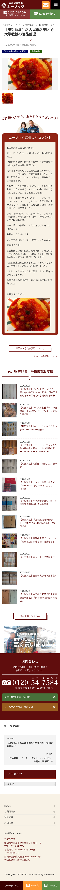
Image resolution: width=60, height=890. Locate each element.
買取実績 (29, 25)
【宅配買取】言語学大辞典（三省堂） (38, 575)
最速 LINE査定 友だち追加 (17, 697)
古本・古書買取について (46, 356)
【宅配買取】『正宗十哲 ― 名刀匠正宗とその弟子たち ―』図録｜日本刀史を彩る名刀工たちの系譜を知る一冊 (39, 392)
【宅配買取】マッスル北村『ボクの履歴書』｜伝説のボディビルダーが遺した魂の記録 (38, 410)
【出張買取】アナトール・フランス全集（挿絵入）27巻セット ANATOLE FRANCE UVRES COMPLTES (38, 448)
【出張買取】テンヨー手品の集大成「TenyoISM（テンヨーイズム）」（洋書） (37, 485)
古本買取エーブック (11, 25)
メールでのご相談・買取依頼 (19, 707)
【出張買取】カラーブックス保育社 (37, 557)
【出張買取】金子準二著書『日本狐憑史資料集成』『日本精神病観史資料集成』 (38, 597)
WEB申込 (35, 885)
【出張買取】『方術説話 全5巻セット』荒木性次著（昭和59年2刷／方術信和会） (38, 522)
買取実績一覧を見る (30, 616)
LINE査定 (53, 885)
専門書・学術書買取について (30, 348)
